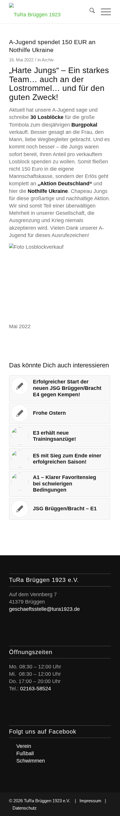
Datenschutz (25, 807)
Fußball (25, 753)
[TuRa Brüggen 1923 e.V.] (50, 11)
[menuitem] (89, 11)
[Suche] (89, 11)
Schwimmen (30, 761)
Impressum (90, 800)
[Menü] (103, 11)
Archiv (48, 60)
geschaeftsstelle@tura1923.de (44, 609)
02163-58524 (35, 688)
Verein (23, 746)
